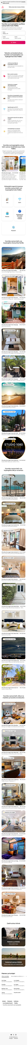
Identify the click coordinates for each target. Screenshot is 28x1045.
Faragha (11, 1038)
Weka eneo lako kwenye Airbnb (17, 7)
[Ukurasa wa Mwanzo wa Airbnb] (3, 7)
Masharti (16, 1038)
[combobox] (13, 33)
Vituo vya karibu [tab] (5, 976)
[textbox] (7, 38)
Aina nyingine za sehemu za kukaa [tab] (18, 976)
